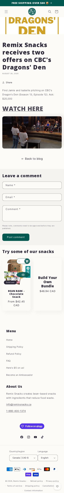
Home (9, 339)
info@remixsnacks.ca (18, 404)
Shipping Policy (14, 346)
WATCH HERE (22, 108)
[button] (6, 11)
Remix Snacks (19, 481)
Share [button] (9, 82)
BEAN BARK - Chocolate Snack (16, 294)
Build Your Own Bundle (47, 281)
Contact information (33, 490)
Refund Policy (13, 353)
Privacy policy (52, 481)
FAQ (8, 360)
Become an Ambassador (19, 375)
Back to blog (34, 158)
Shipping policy (32, 486)
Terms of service (14, 486)
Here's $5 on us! (15, 367)
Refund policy (36, 481)
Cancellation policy (51, 486)
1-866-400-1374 (16, 410)
